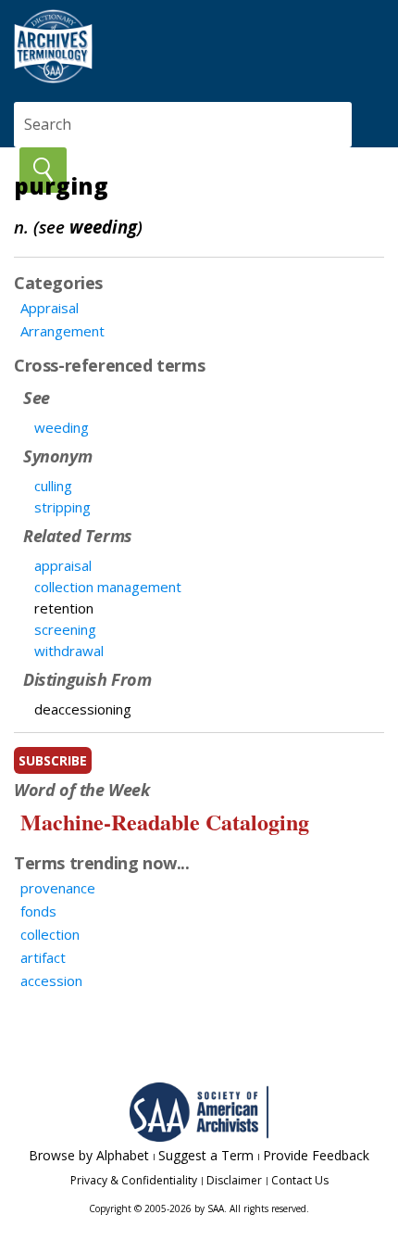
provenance (57, 888)
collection (50, 934)
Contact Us (300, 1180)
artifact (43, 957)
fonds (38, 911)
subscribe (53, 760)
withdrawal (69, 650)
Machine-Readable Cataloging (164, 821)
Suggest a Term (206, 1155)
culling (53, 485)
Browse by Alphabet (89, 1155)
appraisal (63, 565)
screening (65, 629)
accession (51, 980)
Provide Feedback (316, 1155)
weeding (61, 427)
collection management (107, 586)
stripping (62, 507)
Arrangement (62, 331)
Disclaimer (234, 1180)
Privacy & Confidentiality (133, 1180)
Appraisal (49, 307)
